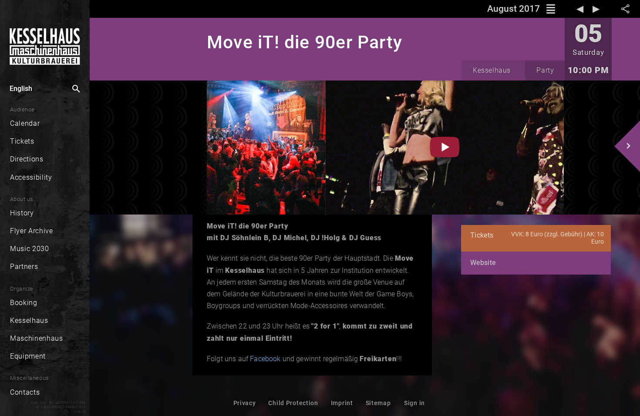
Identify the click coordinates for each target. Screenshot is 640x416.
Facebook (265, 359)
